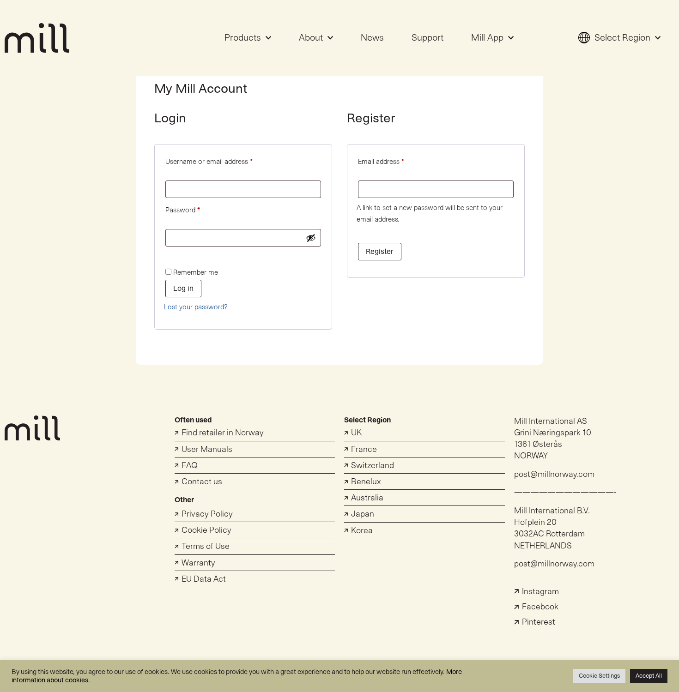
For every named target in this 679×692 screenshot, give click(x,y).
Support (427, 37)
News (372, 37)
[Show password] (311, 238)
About (311, 37)
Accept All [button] (649, 676)
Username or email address (222, 160)
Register (380, 251)
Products (242, 37)
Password (195, 209)
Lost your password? (195, 307)
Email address (394, 160)
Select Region (622, 37)
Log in (183, 288)
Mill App (487, 37)
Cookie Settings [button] (599, 676)
